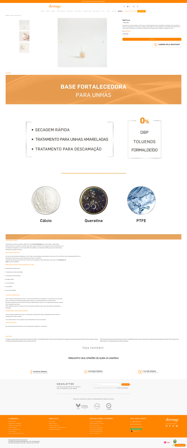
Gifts (103, 11)
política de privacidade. (122, 387)
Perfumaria (78, 11)
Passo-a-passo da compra (97, 423)
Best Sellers (96, 11)
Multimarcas (12, 431)
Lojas (108, 11)
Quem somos (12, 421)
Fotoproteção (61, 11)
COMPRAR (152, 39)
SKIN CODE (141, 11)
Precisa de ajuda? (180, 445)
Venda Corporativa (95, 433)
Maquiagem (70, 11)
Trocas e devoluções (96, 421)
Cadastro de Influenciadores (57, 427)
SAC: (135, 421)
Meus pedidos (53, 423)
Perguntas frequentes (96, 431)
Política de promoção (96, 429)
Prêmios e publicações (14, 425)
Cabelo (53, 11)
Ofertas (114, 11)
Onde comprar (12, 427)
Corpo (48, 11)
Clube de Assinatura (55, 429)
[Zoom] (24, 25)
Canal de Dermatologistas (16, 433)
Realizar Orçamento (136, 429)
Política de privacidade (96, 427)
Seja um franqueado (14, 429)
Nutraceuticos (87, 11)
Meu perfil (52, 421)
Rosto (42, 11)
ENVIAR (125, 384)
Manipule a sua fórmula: (137, 427)
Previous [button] (62, 42)
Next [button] (103, 42)
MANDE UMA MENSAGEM (135, 424)
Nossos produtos (54, 425)
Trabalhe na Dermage (14, 423)
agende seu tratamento (130, 11)
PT (129, 6)
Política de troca (95, 425)
